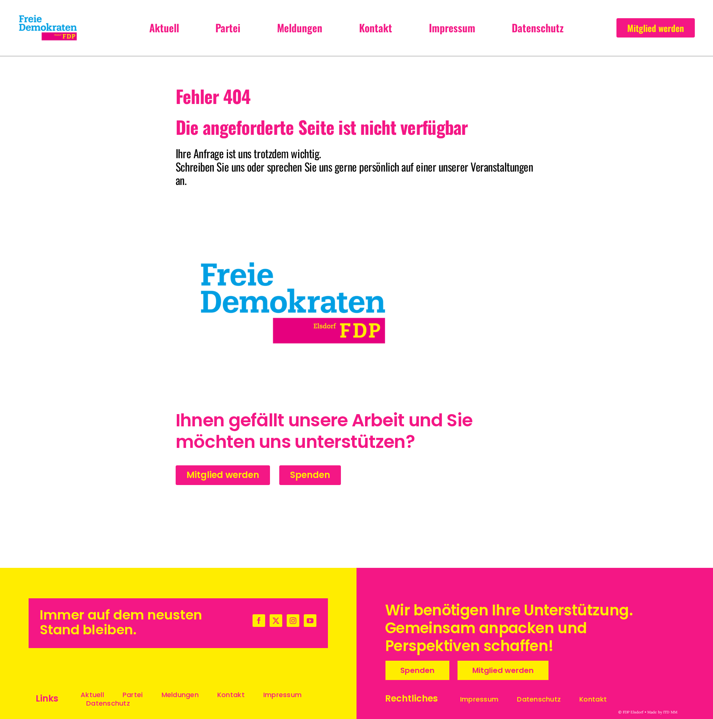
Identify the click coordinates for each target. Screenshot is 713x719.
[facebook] (259, 620)
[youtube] (310, 620)
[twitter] (276, 620)
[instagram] (293, 620)
